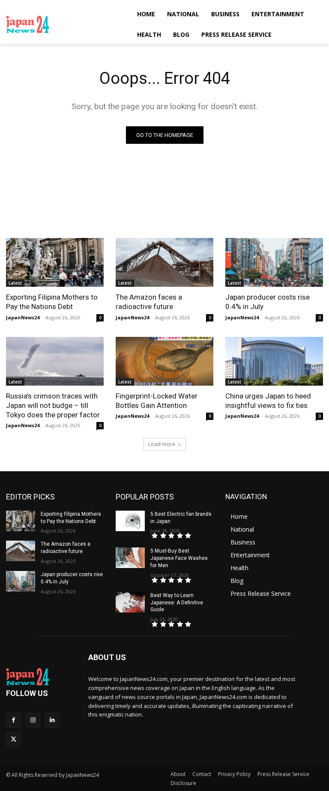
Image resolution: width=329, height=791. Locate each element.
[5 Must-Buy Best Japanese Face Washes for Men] (130, 557)
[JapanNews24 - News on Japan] (41, 676)
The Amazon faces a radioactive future (149, 302)
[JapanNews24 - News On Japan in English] (64, 24)
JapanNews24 (22, 317)
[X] (13, 739)
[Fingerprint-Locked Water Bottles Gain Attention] (164, 361)
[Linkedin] (52, 720)
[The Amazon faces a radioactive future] (164, 262)
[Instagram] (32, 720)
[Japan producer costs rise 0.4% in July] (274, 262)
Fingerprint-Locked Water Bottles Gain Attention (156, 401)
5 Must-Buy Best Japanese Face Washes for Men (179, 558)
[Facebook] (13, 720)
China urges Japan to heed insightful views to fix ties (268, 401)
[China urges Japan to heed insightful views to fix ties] (274, 361)
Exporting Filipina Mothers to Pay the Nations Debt (52, 302)
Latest (15, 283)
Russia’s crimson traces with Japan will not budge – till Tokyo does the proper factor (53, 405)
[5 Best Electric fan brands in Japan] (130, 521)
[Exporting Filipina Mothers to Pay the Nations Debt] (55, 262)
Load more (161, 444)
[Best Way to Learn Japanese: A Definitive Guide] (130, 602)
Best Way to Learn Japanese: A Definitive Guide (176, 602)
